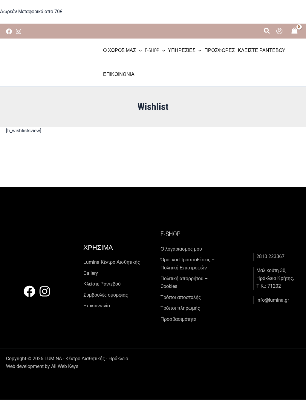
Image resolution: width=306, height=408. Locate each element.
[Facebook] (9, 31)
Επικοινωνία (118, 74)
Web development (25, 366)
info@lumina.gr (272, 300)
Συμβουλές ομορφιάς (105, 295)
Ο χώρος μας (119, 50)
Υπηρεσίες (181, 50)
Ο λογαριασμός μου (181, 249)
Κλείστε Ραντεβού (261, 50)
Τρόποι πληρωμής (180, 308)
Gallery (90, 273)
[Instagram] (19, 31)
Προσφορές (219, 50)
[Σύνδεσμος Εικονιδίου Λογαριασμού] (279, 31)
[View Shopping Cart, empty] (294, 31)
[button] (267, 31)
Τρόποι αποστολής (180, 297)
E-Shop (152, 50)
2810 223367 (270, 256)
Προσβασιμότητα (178, 319)
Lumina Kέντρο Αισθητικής (111, 262)
